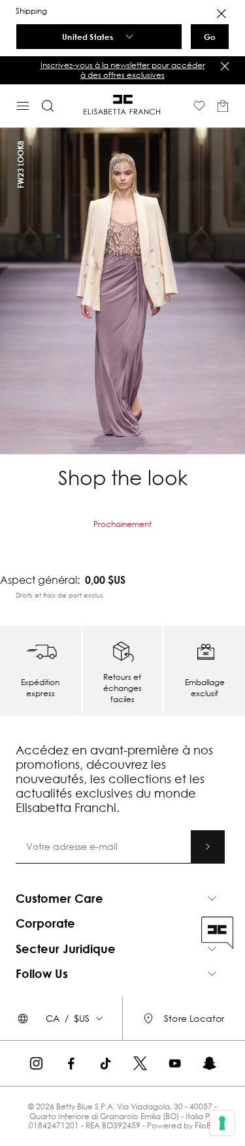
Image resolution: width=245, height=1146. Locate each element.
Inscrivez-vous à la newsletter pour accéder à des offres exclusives (123, 69)
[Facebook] (71, 1063)
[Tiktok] (105, 1063)
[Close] (221, 13)
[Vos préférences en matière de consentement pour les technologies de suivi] (222, 1123)
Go (210, 36)
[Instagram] (36, 1063)
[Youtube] (174, 1063)
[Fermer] (225, 66)
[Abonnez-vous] (208, 846)
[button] (122, 70)
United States (87, 36)
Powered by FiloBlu (182, 1125)
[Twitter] (140, 1063)
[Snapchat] (209, 1063)
